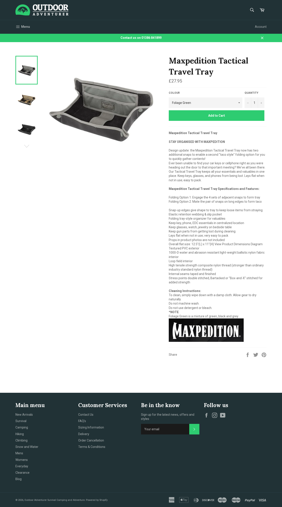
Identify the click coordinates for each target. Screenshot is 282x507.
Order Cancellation (91, 440)
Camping (21, 427)
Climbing (21, 440)
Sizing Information (91, 427)
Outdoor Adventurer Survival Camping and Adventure (54, 500)
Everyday (21, 466)
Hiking (19, 434)
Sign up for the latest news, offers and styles (167, 417)
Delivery (83, 434)
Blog (18, 479)
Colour (174, 92)
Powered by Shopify (97, 500)
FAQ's (82, 421)
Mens (19, 453)
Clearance (22, 472)
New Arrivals (24, 414)
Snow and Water (26, 447)
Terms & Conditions (91, 447)
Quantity (251, 92)
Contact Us (85, 414)
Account (261, 26)
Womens (21, 460)
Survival (20, 421)
